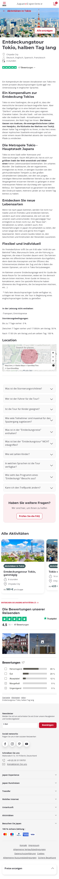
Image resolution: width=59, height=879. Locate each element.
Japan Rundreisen (11, 783)
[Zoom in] (53, 353)
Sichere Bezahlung (47, 857)
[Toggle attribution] (53, 365)
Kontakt (23, 845)
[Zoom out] (53, 357)
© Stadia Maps (19, 365)
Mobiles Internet (10, 799)
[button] (29, 355)
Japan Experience (10, 775)
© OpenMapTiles (32, 365)
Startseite (6, 697)
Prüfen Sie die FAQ (29, 516)
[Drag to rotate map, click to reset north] (53, 361)
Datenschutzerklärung (25, 853)
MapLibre (8, 365)
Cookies (40, 853)
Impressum (33, 845)
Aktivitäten (7, 815)
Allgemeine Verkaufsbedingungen (29, 849)
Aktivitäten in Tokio (14, 566)
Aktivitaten (15, 697)
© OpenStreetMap (12, 368)
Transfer (6, 791)
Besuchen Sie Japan (11, 823)
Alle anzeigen (45, 30)
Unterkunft (7, 807)
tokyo (23, 697)
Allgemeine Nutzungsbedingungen (20, 857)
